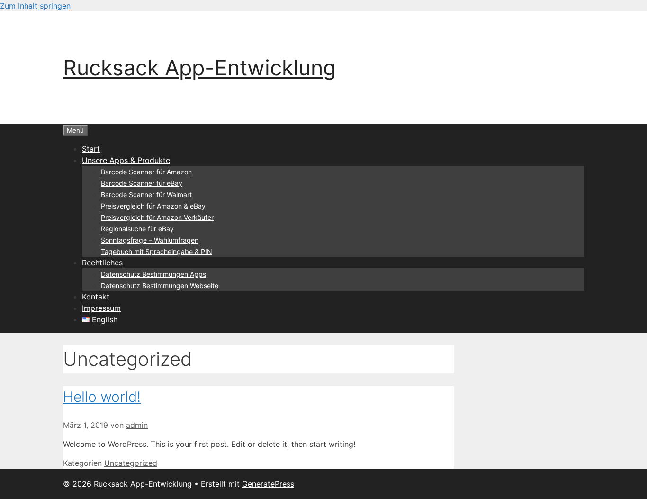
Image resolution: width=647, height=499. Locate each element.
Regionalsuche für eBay (137, 229)
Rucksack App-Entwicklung (199, 67)
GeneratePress (268, 484)
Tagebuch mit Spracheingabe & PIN (156, 251)
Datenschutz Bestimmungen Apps (153, 274)
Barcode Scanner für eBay (141, 183)
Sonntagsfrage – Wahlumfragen (149, 240)
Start (91, 149)
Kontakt (95, 296)
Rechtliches (102, 262)
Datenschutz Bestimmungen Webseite (159, 285)
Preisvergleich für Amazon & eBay (153, 206)
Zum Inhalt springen (35, 5)
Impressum (101, 308)
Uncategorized (130, 463)
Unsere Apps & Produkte (126, 160)
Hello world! (102, 396)
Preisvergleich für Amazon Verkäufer (157, 217)
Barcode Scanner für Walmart (146, 195)
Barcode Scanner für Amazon (146, 172)
